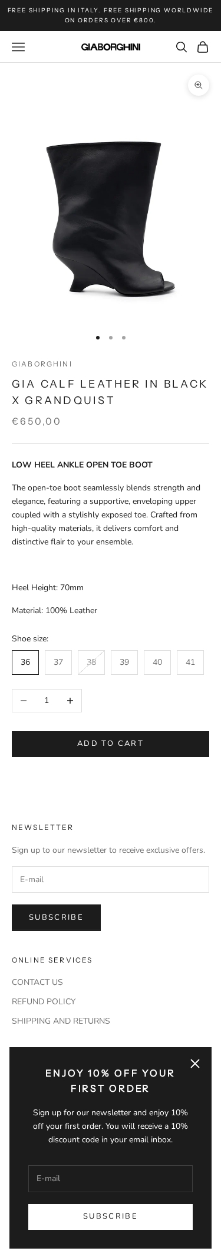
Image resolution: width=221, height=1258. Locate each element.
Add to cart (110, 743)
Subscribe (110, 1216)
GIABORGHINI (42, 363)
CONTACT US (37, 982)
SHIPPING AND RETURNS (61, 1021)
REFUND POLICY (43, 1001)
